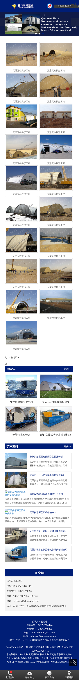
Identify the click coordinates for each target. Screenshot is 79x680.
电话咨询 (10, 677)
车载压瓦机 (62, 654)
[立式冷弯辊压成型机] (21, 386)
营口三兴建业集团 (38, 647)
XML (59, 647)
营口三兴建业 (50, 658)
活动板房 (15, 658)
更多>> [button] (67, 369)
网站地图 (51, 647)
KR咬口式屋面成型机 (61, 661)
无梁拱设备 (34, 654)
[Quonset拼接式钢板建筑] (55, 386)
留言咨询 (49, 677)
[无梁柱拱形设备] (21, 419)
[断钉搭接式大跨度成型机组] (55, 419)
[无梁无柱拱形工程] (21, 54)
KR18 (40, 658)
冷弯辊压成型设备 (21, 661)
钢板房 (24, 658)
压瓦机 (52, 654)
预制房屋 (32, 658)
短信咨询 (29, 677)
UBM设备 (23, 654)
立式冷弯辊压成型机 (40, 661)
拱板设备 (44, 654)
